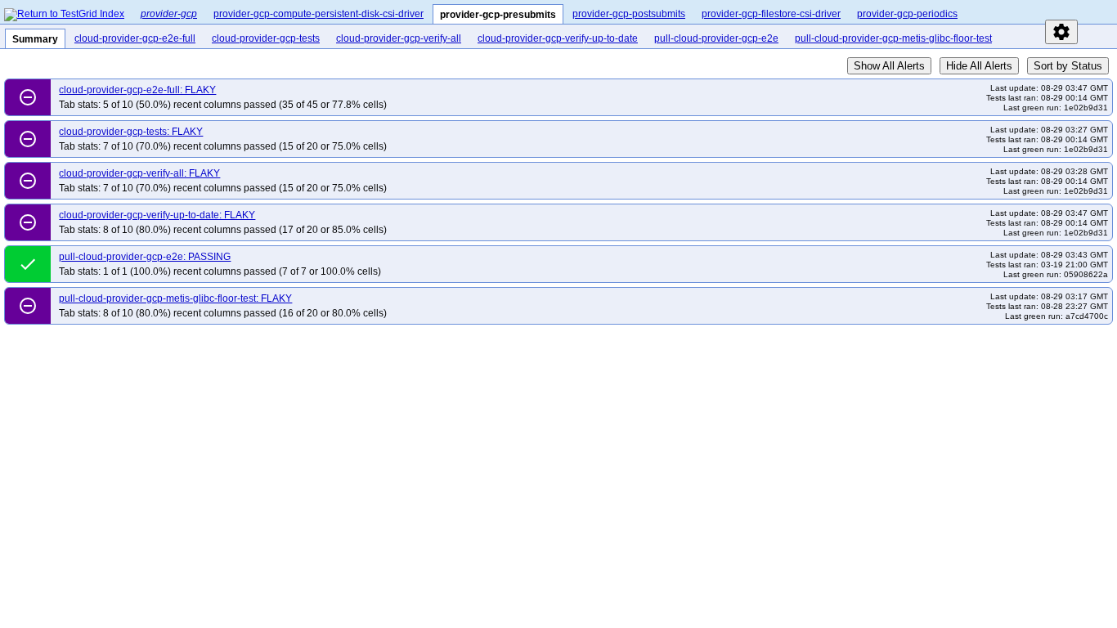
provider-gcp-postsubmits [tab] (628, 14)
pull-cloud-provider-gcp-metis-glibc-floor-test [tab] (893, 38)
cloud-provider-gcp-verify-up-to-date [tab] (558, 38)
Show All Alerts (889, 66)
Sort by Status (1068, 66)
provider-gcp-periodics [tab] (907, 14)
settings (1061, 32)
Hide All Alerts (979, 66)
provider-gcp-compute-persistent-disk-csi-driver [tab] (318, 14)
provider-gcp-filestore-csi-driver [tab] (771, 14)
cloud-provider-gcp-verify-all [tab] (398, 38)
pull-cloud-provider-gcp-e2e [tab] (716, 38)
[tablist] (622, 12)
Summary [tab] (35, 39)
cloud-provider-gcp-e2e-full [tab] (134, 38)
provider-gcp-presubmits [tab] (498, 14)
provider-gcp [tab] (169, 14)
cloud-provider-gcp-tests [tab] (266, 38)
